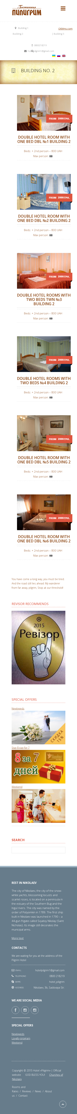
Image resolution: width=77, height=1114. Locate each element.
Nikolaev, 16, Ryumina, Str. (38, 39)
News (40, 1091)
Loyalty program (21, 1038)
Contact (23, 1095)
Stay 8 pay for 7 (21, 747)
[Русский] (58, 56)
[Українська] (53, 56)
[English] (63, 56)
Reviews (28, 1091)
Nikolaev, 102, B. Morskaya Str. (44, 28)
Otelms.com (65, 28)
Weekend (17, 787)
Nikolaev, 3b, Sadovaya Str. (37, 33)
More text (18, 938)
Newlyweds (18, 708)
